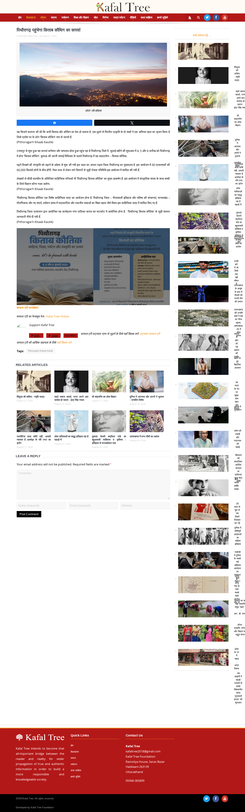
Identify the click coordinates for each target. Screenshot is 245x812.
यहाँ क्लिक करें (63, 342)
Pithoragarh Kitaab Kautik (40, 351)
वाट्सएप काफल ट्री (150, 334)
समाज (54, 17)
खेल (96, 17)
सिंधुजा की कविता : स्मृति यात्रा (30, 396)
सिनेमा (106, 17)
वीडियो (133, 17)
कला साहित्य (146, 17)
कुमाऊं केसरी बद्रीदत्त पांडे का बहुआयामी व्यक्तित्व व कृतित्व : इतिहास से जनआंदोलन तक (109, 439)
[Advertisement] (122, 699)
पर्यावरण (65, 17)
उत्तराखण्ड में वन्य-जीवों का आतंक (144, 436)
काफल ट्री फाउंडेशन (27, 308)
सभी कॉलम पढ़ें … (202, 35)
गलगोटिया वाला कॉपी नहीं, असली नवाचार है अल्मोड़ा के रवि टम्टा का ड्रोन (34, 439)
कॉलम (43, 17)
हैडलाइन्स (31, 17)
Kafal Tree (33, 36)
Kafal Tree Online (57, 316)
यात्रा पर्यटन (119, 17)
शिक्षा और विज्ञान (81, 17)
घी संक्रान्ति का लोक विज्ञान (104, 396)
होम (20, 17)
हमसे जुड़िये (162, 17)
